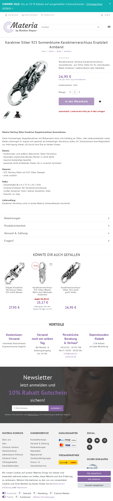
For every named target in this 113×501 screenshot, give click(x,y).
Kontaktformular (38, 439)
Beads (58, 51)
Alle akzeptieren (94, 473)
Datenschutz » (33, 414)
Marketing (43, 493)
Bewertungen (12, 218)
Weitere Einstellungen (44, 497)
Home (43, 51)
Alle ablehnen (94, 479)
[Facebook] (89, 440)
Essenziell (11, 493)
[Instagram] (104, 440)
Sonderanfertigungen (40, 458)
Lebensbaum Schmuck (12, 454)
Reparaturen (36, 454)
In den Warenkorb (76, 101)
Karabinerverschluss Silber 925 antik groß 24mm (70, 290)
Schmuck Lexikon (10, 447)
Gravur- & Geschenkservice (38, 464)
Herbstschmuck (9, 451)
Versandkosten (80, 79)
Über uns (6, 439)
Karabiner (68, 51)
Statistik (27, 493)
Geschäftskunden (10, 465)
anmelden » (56, 408)
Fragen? (9, 240)
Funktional (25, 497)
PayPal (10, 497)
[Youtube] (97, 440)
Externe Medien (61, 493)
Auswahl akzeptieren (94, 485)
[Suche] (98, 27)
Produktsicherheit (15, 225)
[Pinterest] (89, 447)
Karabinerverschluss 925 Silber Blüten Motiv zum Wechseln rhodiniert (42, 291)
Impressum (22, 487)
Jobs (4, 443)
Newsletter (35, 451)
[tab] (57, 218)
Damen (51, 51)
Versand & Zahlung (16, 233)
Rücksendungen (38, 447)
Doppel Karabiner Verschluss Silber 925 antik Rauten (14, 290)
